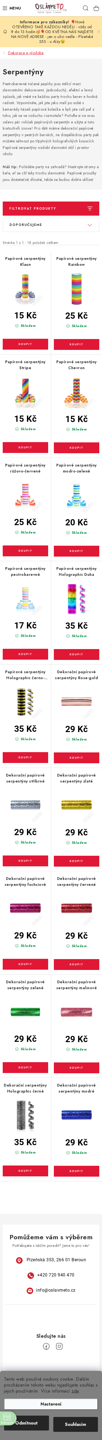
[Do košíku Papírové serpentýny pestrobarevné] (25, 654)
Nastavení (51, 1404)
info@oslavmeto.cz (56, 1290)
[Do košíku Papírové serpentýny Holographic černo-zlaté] (25, 757)
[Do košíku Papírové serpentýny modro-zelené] (77, 551)
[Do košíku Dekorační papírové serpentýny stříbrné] (25, 860)
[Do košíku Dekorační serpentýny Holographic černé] (25, 1171)
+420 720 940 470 (56, 1275)
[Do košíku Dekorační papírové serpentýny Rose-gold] (77, 757)
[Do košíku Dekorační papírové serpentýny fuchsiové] (25, 964)
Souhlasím (75, 1424)
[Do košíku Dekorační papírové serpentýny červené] (77, 964)
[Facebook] (46, 1346)
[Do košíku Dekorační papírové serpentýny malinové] (77, 1067)
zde (75, 1391)
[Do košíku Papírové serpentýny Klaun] (25, 344)
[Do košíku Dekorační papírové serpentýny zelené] (25, 1067)
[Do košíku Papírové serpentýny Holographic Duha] (77, 654)
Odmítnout (26, 1423)
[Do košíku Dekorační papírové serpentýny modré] (77, 1171)
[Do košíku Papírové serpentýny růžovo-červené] (25, 550)
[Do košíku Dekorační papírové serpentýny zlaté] (77, 861)
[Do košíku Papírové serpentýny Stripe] (25, 447)
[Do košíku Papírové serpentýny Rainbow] (77, 344)
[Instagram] (59, 1346)
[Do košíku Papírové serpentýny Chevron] (77, 447)
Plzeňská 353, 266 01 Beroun (56, 1259)
